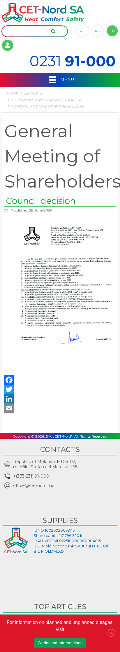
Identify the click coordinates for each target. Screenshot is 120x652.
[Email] (60, 408)
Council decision (41, 200)
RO (83, 31)
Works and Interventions (60, 642)
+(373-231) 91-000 (31, 476)
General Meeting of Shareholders (48, 106)
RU (97, 31)
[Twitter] (60, 389)
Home (12, 93)
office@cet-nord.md (33, 485)
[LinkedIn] (60, 398)
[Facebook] (60, 380)
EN (112, 31)
